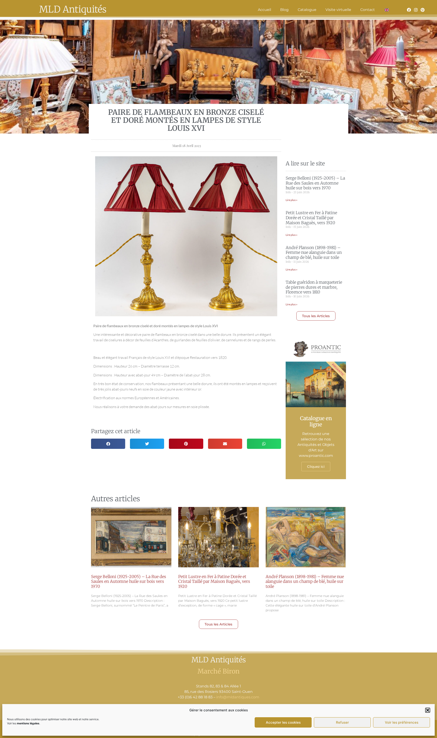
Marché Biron (219, 671)
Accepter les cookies (283, 722)
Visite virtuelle (338, 10)
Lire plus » (291, 200)
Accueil (264, 10)
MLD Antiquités (73, 9)
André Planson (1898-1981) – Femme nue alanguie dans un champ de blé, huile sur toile (314, 252)
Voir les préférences (401, 722)
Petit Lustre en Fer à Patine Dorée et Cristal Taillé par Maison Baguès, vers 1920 (311, 217)
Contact (367, 10)
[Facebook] (409, 9)
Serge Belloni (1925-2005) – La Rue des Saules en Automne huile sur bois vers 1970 (315, 182)
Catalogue (307, 10)
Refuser (342, 722)
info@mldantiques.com (237, 697)
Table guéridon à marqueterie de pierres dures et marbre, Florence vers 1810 (314, 287)
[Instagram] (415, 9)
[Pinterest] (422, 9)
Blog (284, 10)
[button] (427, 710)
